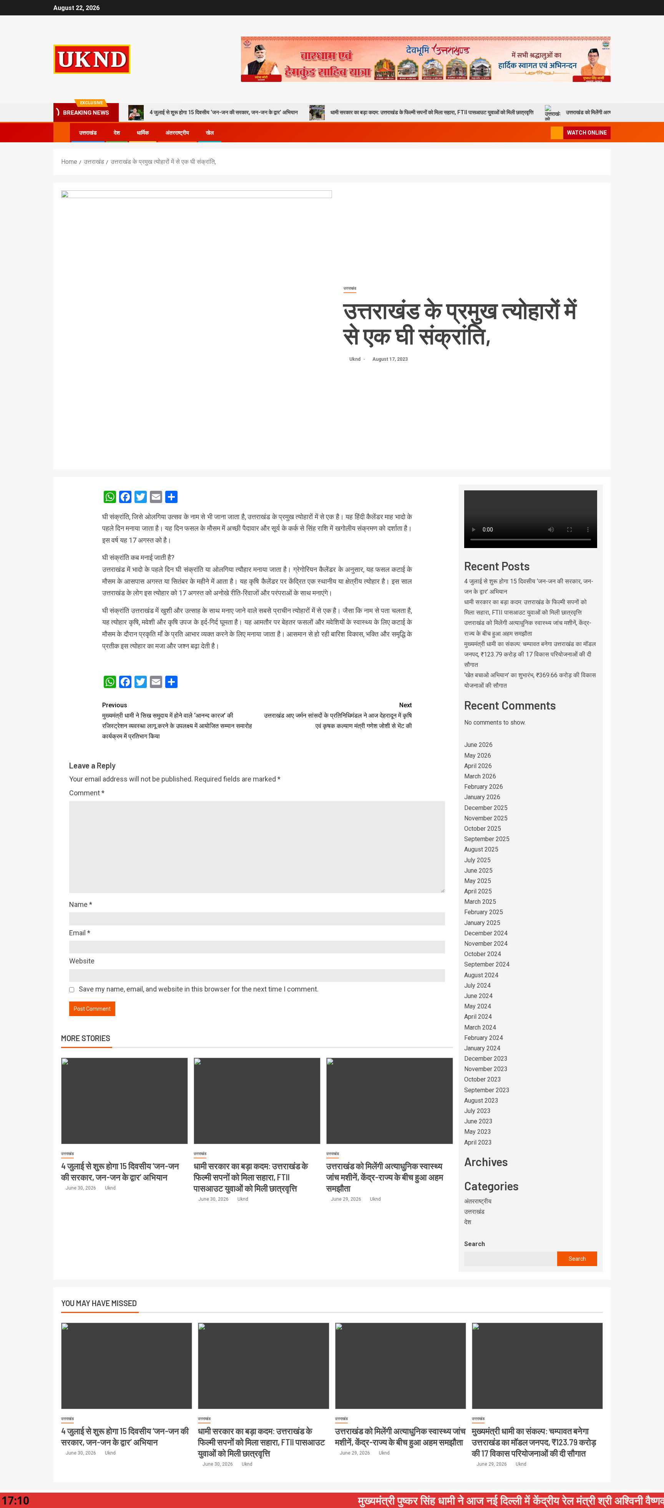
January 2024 (482, 1048)
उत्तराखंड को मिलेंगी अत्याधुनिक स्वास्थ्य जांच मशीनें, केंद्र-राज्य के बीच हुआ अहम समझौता (384, 1177)
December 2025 (486, 807)
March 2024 (480, 1027)
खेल (210, 133)
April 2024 (478, 1016)
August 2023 (481, 1100)
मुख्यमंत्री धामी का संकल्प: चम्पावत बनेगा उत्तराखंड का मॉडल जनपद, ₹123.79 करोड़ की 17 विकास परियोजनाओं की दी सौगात (530, 654)
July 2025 (477, 860)
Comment (87, 793)
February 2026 (483, 786)
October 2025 (482, 828)
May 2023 (477, 1131)
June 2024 (478, 996)
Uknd (355, 359)
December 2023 (486, 1058)
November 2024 (486, 943)
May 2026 (477, 755)
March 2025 (480, 901)
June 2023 (478, 1121)
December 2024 (486, 933)
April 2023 (478, 1142)
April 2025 (478, 891)
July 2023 (477, 1111)
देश (117, 133)
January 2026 (482, 797)
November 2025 (486, 818)
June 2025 (478, 870)
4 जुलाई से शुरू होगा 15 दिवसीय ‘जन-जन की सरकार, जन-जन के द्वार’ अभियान (223, 112)
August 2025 (481, 849)
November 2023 (486, 1069)
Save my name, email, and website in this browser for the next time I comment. (199, 989)
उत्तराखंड (88, 133)
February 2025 (483, 912)
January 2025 (482, 922)
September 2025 (487, 839)
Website (82, 961)
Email (79, 933)
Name (80, 904)
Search (474, 1244)
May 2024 (477, 1006)
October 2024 (482, 954)
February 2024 (483, 1037)
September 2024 (487, 964)
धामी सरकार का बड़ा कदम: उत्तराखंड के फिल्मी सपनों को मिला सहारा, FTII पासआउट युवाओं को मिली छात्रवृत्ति (431, 112)
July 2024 (477, 985)
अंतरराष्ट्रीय (177, 133)
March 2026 (480, 776)
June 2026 (478, 744)
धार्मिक (143, 133)
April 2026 (478, 766)
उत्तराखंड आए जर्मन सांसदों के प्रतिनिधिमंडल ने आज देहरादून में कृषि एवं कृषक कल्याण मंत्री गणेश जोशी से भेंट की (338, 716)
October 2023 (482, 1079)
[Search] (544, 132)
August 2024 (481, 975)
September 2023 (487, 1090)
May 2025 (477, 881)
